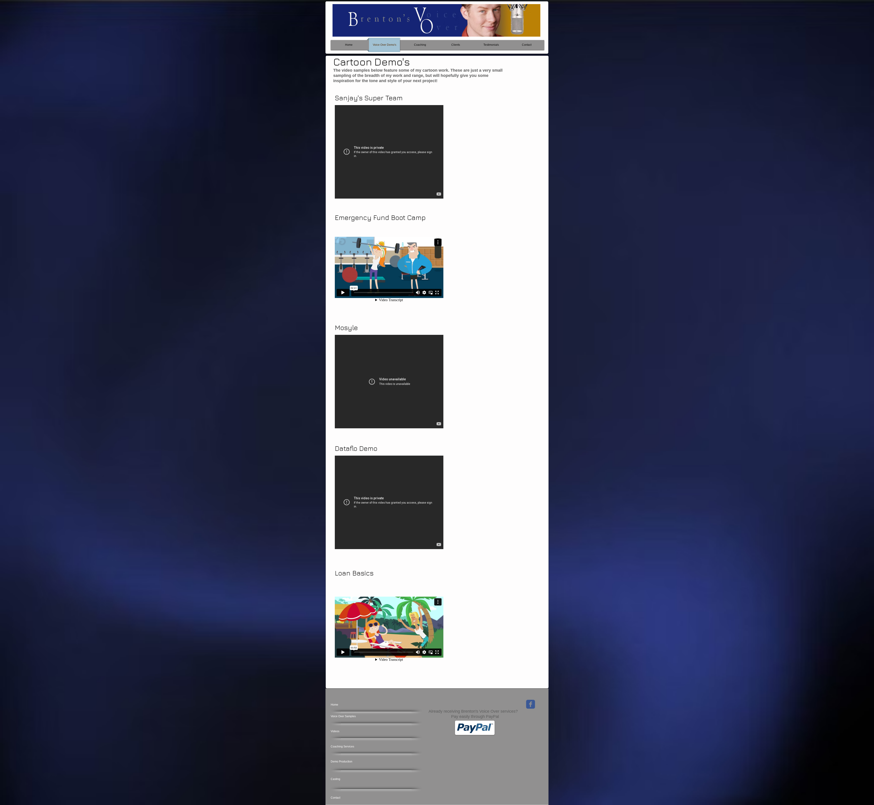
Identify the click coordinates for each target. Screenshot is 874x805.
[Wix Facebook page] (530, 704)
